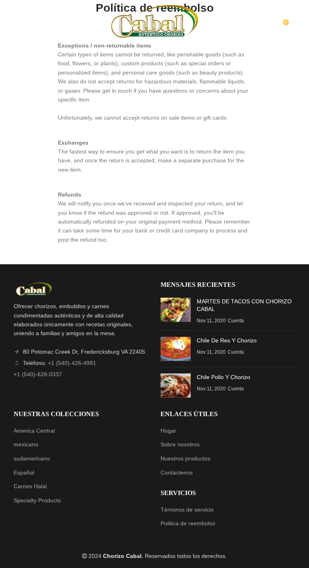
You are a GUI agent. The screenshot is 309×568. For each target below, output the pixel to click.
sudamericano (32, 458)
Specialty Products (37, 500)
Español (24, 472)
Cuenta (236, 320)
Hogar (168, 430)
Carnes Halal (30, 486)
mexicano (26, 444)
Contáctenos (177, 472)
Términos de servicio (187, 509)
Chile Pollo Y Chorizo (223, 377)
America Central (34, 430)
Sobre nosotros (180, 444)
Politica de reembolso (188, 523)
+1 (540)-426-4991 (72, 363)
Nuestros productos (185, 458)
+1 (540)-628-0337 (38, 374)
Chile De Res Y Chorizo (227, 340)
